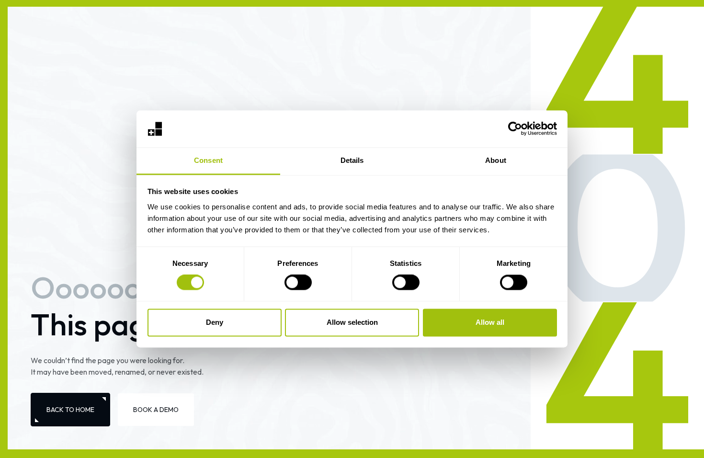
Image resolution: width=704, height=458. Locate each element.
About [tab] (495, 160)
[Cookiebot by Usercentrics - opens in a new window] (515, 129)
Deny (214, 322)
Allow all (490, 322)
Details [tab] (352, 160)
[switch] (298, 282)
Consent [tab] (208, 160)
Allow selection (352, 322)
